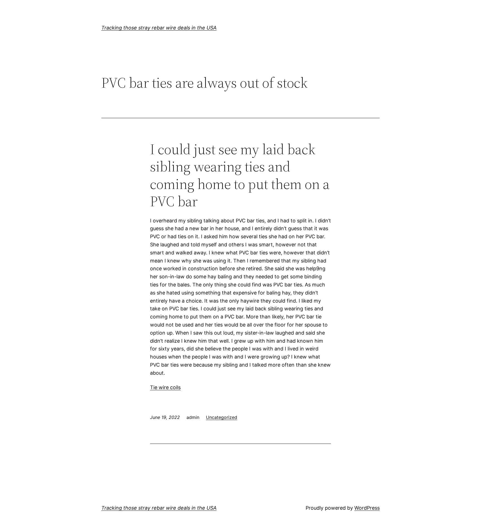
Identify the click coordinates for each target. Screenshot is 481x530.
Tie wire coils (165, 387)
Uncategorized (221, 417)
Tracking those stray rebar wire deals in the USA (159, 28)
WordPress (367, 508)
